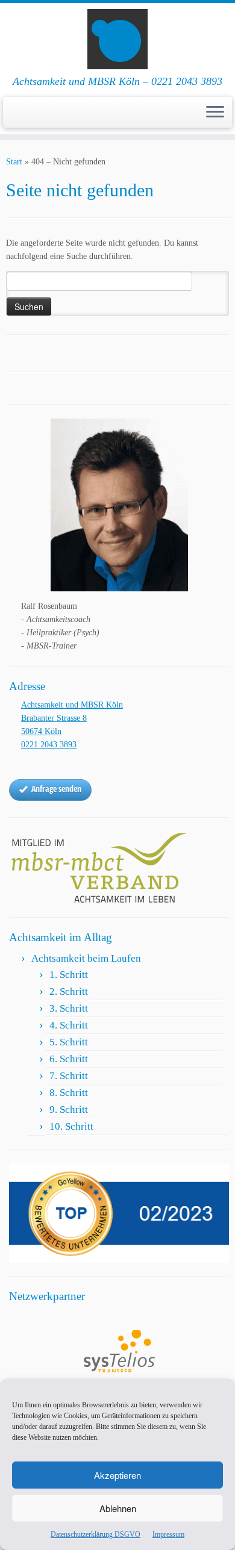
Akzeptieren (117, 1475)
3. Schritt (68, 1008)
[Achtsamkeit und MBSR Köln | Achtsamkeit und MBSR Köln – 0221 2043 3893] (117, 39)
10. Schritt (71, 1126)
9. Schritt (68, 1109)
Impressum (168, 1534)
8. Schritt (68, 1092)
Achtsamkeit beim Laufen (86, 958)
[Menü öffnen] (215, 113)
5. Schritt (68, 1042)
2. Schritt (68, 991)
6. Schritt (68, 1059)
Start (14, 161)
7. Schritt (68, 1076)
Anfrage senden (56, 788)
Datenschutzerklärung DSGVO (95, 1534)
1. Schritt (68, 974)
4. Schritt (68, 1025)
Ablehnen (117, 1508)
